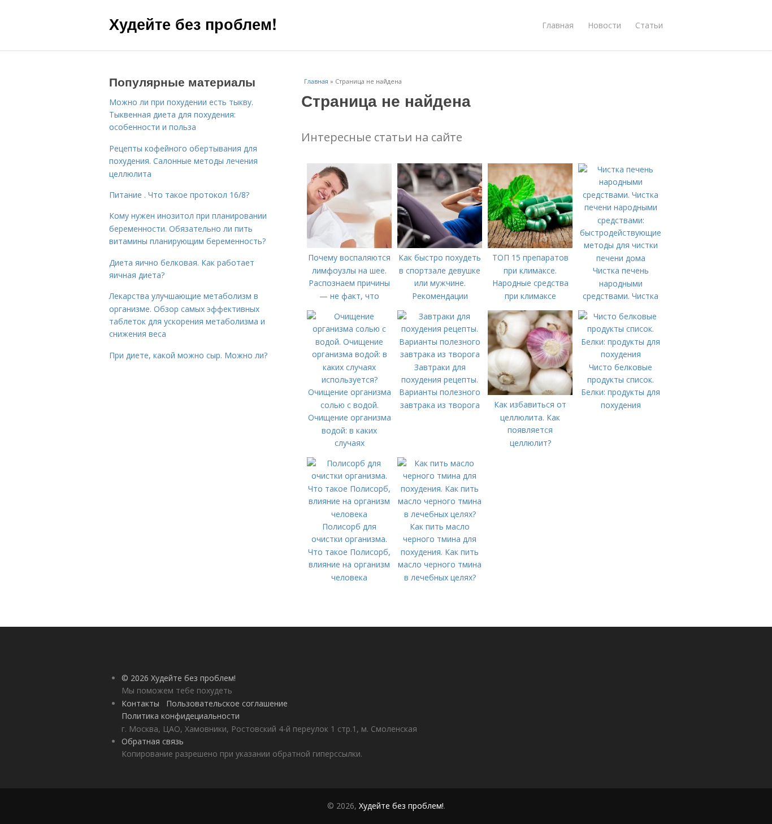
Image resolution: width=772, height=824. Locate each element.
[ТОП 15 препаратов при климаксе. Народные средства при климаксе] (530, 245)
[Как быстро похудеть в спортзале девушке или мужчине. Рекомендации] (439, 245)
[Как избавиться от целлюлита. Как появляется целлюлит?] (530, 392)
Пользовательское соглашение (227, 703)
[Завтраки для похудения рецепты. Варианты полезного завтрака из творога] (439, 354)
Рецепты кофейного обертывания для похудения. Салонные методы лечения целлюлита (183, 161)
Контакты (140, 703)
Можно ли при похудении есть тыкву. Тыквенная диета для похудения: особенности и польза (181, 115)
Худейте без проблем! (193, 23)
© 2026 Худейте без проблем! (179, 678)
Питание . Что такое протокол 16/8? (179, 194)
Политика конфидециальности (181, 715)
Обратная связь (153, 741)
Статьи (649, 25)
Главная (558, 25)
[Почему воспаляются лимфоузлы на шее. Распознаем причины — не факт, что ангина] (349, 245)
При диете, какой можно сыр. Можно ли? (188, 355)
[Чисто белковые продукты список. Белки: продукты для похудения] (620, 354)
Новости (604, 25)
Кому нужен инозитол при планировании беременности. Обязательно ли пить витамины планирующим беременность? (188, 228)
